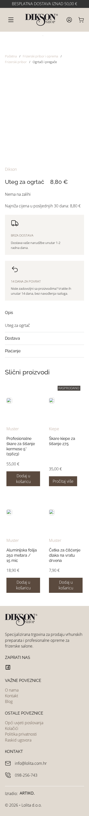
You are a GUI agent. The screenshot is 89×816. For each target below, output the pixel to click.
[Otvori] (11, 20)
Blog (9, 701)
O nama (12, 690)
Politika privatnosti (21, 734)
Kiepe (54, 429)
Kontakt (11, 695)
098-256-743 (26, 775)
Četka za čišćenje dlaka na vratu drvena (64, 555)
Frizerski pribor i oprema (40, 56)
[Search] (41, 37)
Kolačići (11, 728)
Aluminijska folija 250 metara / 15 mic (21, 555)
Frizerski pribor (16, 62)
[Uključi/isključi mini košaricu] (81, 20)
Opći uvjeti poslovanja (24, 722)
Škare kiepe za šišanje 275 (62, 441)
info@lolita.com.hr (31, 763)
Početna (11, 56)
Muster (12, 429)
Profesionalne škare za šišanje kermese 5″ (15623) (20, 446)
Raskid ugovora (18, 740)
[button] (44, 313)
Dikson (11, 169)
